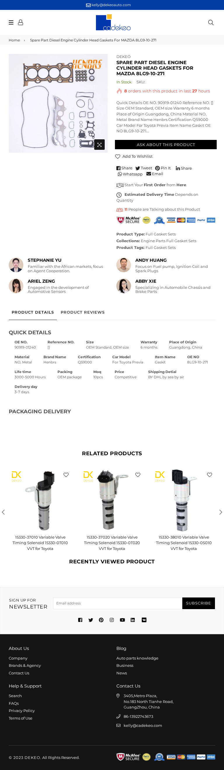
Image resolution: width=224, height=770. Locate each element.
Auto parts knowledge (137, 658)
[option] (58, 103)
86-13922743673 (138, 716)
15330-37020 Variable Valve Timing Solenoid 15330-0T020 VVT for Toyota (112, 543)
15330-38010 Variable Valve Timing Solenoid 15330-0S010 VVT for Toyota (184, 543)
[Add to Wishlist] (66, 474)
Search (15, 695)
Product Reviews (83, 312)
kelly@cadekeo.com (143, 725)
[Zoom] (99, 144)
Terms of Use (20, 718)
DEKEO (123, 56)
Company (18, 658)
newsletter (28, 604)
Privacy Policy (22, 710)
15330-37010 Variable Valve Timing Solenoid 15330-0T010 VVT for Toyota (40, 543)
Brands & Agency (25, 665)
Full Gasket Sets (161, 234)
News (121, 673)
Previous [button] (3, 512)
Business (124, 665)
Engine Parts (153, 240)
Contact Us (19, 673)
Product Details (33, 312)
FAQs (14, 703)
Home (14, 40)
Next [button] (221, 512)
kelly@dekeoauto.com (111, 5)
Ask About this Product (166, 144)
